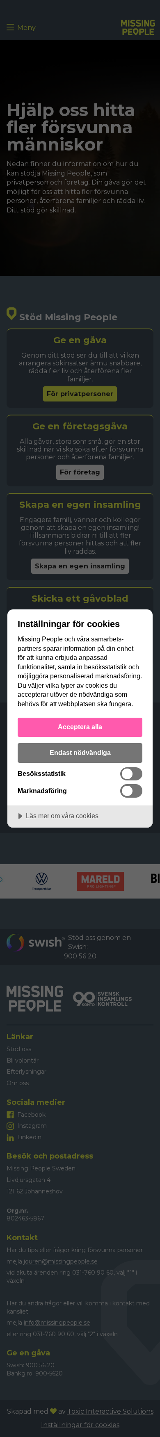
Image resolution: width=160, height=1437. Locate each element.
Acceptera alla (80, 726)
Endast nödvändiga (80, 752)
